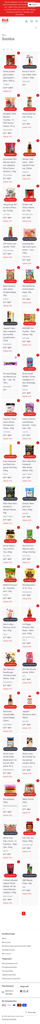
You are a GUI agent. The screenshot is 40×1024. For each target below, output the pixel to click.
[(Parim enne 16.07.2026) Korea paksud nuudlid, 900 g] (29, 755)
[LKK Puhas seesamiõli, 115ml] (10, 242)
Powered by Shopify (9, 1019)
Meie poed (6, 942)
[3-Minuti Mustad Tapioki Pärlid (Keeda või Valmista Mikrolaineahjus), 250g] (10, 883)
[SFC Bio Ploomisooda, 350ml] (29, 667)
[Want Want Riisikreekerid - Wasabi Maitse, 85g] (10, 505)
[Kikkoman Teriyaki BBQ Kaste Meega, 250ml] (10, 713)
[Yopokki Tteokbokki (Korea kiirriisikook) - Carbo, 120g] (10, 420)
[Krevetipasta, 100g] (10, 799)
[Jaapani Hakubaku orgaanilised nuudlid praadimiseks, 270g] (10, 332)
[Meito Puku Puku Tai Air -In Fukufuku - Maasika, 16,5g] (10, 839)
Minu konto (6, 953)
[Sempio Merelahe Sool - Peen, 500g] (29, 504)
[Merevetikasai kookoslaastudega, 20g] (29, 286)
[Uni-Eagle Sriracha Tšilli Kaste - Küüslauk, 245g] (29, 627)
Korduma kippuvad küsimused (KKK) (16, 946)
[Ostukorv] (31, 21)
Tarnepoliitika (7, 971)
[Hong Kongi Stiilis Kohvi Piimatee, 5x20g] (10, 205)
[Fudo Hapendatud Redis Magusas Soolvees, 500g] (10, 463)
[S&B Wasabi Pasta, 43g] (29, 878)
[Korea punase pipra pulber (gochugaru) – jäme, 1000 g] (10, 73)
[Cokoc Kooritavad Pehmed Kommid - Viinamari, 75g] (29, 420)
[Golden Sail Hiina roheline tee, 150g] (29, 205)
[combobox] (20, 28)
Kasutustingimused (9, 963)
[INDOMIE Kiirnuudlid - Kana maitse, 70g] (29, 329)
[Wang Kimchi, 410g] (29, 797)
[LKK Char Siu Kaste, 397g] (29, 836)
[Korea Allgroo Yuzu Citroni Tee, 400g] (10, 546)
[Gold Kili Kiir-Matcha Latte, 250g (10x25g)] (29, 546)
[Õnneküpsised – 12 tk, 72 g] (29, 583)
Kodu (4, 35)
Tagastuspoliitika (9, 975)
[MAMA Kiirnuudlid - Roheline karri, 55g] (10, 585)
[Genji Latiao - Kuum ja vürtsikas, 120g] (10, 624)
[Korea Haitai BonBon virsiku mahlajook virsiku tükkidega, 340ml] (29, 377)
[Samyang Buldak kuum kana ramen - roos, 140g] (29, 245)
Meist (4, 938)
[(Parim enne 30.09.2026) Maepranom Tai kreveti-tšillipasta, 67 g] (10, 757)
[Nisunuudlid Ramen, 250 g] (29, 112)
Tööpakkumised (8, 950)
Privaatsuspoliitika (9, 967)
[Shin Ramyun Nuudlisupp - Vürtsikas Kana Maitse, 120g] (10, 671)
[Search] (36, 28)
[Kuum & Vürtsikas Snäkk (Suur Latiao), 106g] (29, 70)
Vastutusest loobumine (11, 978)
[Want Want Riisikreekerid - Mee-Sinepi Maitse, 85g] (29, 463)
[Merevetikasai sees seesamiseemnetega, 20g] (10, 287)
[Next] (23, 913)
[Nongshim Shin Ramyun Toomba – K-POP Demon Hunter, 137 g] (10, 117)
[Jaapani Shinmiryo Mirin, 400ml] (29, 712)
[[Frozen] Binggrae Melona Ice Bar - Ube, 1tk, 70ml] (10, 373)
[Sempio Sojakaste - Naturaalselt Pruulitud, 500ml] (29, 160)
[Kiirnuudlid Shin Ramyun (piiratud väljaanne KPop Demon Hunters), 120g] (10, 162)
